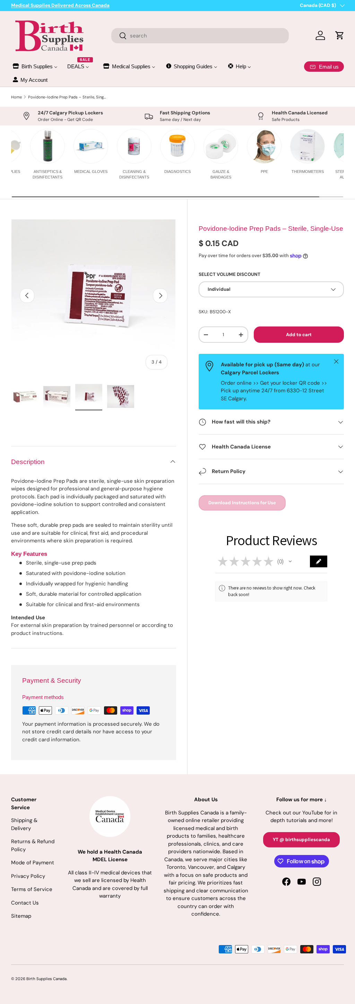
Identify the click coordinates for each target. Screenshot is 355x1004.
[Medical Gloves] (91, 146)
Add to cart (299, 335)
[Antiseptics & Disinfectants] (47, 146)
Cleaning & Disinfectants (134, 174)
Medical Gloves (90, 171)
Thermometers (308, 171)
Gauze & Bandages (220, 174)
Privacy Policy (28, 876)
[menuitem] (34, 66)
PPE (264, 171)
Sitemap (21, 916)
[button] (290, 561)
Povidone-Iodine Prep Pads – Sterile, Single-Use (67, 97)
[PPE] (264, 146)
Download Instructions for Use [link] (242, 503)
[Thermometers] (307, 146)
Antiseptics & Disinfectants (47, 174)
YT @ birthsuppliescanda (301, 840)
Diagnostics (177, 171)
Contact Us (25, 902)
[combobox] (200, 35)
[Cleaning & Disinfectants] (134, 146)
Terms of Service (31, 889)
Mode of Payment (32, 862)
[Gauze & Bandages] (221, 146)
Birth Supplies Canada (46, 978)
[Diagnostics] (177, 146)
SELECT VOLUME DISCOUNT (229, 274)
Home (16, 97)
